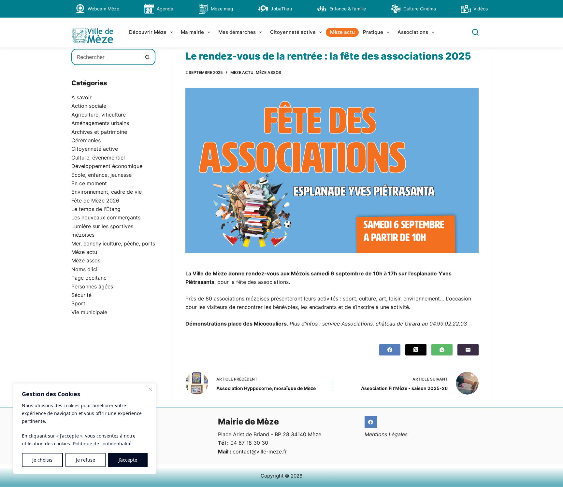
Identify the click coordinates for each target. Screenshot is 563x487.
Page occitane (89, 277)
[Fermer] (150, 389)
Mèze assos (268, 72)
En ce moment (89, 183)
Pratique (373, 32)
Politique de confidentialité (102, 443)
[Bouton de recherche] (147, 56)
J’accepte (128, 460)
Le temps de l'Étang (96, 209)
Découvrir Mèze (147, 32)
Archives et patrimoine (99, 132)
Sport (78, 303)
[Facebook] (389, 349)
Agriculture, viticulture (98, 114)
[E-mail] (468, 349)
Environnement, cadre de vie (106, 191)
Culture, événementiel (98, 157)
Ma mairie (192, 32)
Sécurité (81, 295)
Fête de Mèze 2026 (95, 200)
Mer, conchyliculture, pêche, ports (113, 243)
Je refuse (85, 460)
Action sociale (88, 106)
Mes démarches (237, 32)
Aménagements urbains (100, 123)
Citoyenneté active (293, 32)
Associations (412, 32)
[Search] (475, 32)
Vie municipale (89, 312)
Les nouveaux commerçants (105, 217)
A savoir (81, 97)
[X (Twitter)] (415, 349)
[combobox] (106, 57)
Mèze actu (342, 32)
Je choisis (42, 460)
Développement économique (106, 166)
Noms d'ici (84, 269)
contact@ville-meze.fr (260, 451)
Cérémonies (86, 140)
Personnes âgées (92, 286)
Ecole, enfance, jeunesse (101, 175)
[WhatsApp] (442, 349)
